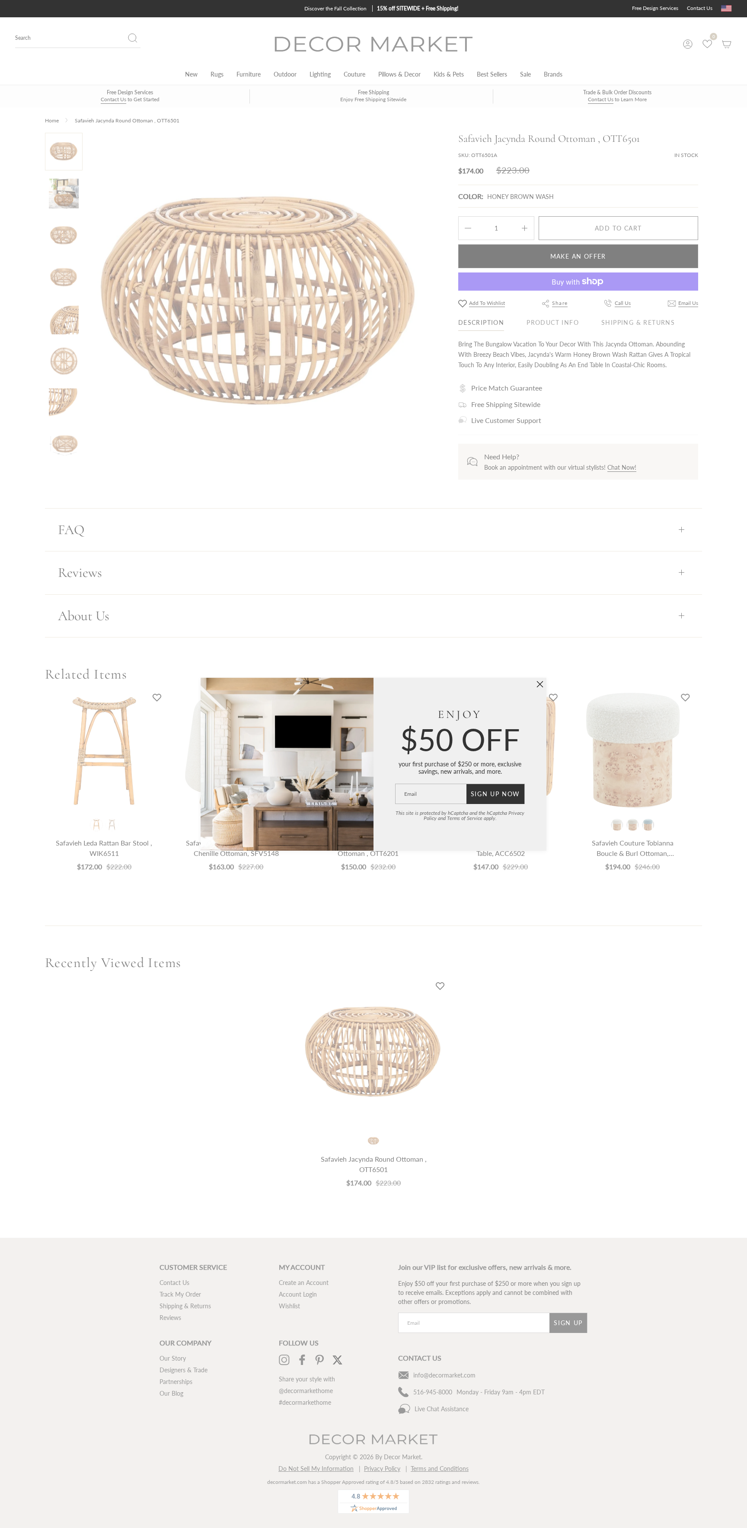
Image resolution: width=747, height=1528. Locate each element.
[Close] (539, 684)
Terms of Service (464, 818)
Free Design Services (655, 8)
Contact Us (699, 8)
